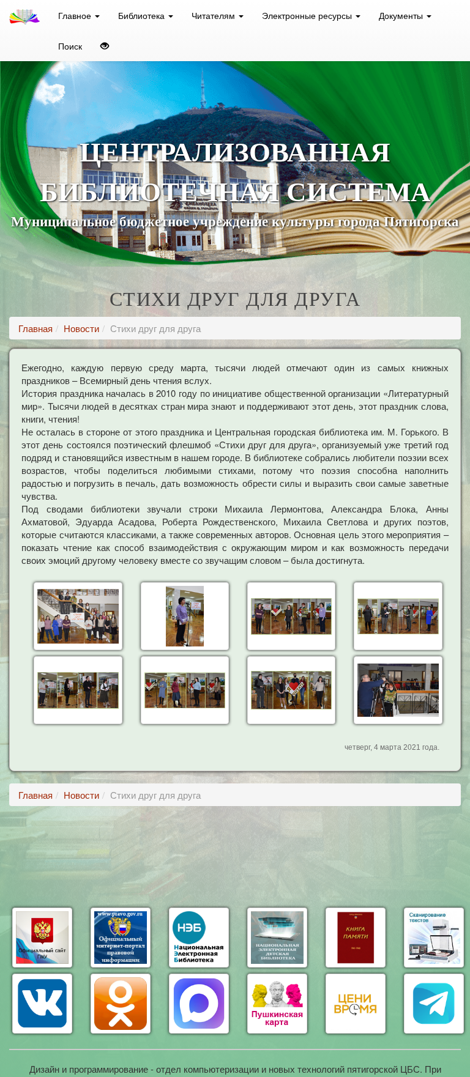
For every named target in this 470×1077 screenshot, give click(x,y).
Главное (76, 15)
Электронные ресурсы (308, 15)
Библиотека (142, 15)
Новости (81, 328)
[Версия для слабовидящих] (104, 46)
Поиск (70, 46)
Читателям (214, 15)
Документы (402, 15)
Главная (35, 328)
